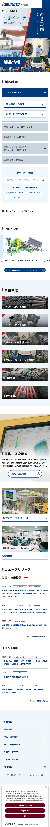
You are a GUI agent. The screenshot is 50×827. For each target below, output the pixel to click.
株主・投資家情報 (12, 744)
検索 (43, 180)
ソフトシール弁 (20, 197)
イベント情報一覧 (37, 700)
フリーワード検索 (25, 172)
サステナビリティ (12, 752)
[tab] (25, 104)
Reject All (25, 811)
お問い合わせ (14, 775)
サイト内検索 (38, 775)
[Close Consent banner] (46, 787)
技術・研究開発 (11, 736)
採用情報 (8, 766)
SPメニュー (46, 4)
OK (25, 816)
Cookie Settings (25, 805)
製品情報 (8, 729)
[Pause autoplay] (43, 270)
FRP (7, 197)
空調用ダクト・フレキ (15, 192)
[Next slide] (46, 251)
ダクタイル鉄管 (34, 192)
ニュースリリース (12, 759)
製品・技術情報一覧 (36, 636)
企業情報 (8, 721)
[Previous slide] (4, 251)
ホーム (4, 11)
